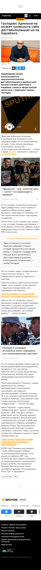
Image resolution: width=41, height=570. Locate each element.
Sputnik (13, 151)
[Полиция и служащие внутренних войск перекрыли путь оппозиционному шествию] (20, 331)
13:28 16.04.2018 (7, 38)
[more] (37, 199)
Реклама (12, 528)
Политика (36, 506)
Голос (16, 476)
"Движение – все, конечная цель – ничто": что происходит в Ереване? (20, 191)
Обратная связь (6, 545)
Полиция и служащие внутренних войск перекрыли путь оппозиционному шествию (19, 350)
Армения (14, 506)
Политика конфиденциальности (12, 534)
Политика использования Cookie (12, 537)
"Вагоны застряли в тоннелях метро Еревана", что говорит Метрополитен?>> (19, 295)
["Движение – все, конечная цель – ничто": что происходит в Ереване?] (20, 172)
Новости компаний (7, 531)
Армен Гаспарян (9, 154)
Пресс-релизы (21, 528)
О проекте (4, 525)
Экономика (25, 506)
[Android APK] (7, 550)
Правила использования (17, 525)
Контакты (4, 528)
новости (4, 506)
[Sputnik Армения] (6, 17)
